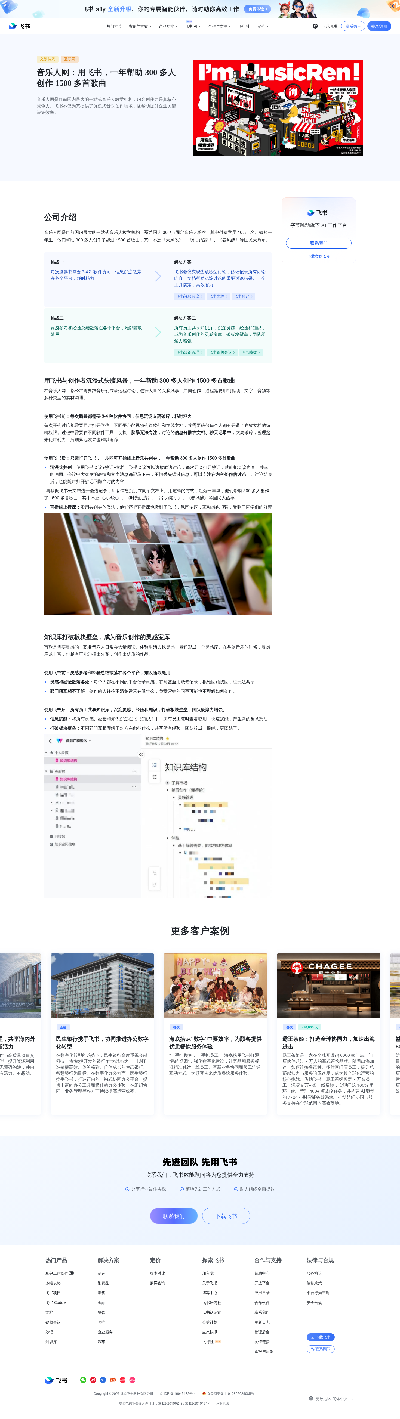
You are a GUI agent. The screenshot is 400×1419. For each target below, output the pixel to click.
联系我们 (319, 243)
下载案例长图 (318, 256)
